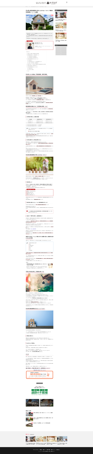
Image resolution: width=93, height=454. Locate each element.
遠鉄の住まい (58, 449)
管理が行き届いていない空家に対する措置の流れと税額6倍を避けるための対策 (36, 64)
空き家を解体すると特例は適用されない (33, 57)
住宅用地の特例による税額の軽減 (32, 56)
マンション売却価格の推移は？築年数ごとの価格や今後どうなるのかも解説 (61, 20)
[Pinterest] (42, 383)
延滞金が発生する (30, 68)
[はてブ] (39, 383)
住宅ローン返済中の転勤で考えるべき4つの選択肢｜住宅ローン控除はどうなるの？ (43, 418)
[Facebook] (37, 383)
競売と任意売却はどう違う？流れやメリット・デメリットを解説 (43, 412)
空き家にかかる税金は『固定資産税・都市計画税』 (33, 53)
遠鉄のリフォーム (53, 449)
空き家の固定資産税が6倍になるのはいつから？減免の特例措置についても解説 (38, 6)
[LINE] (40, 383)
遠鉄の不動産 (48, 449)
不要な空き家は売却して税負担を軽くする (32, 65)
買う (61, 54)
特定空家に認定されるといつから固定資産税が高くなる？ (35, 61)
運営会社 (41, 449)
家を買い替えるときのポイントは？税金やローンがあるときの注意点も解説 (61, 30)
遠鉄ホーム (44, 449)
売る (29, 6)
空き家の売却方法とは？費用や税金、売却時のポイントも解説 (61, 41)
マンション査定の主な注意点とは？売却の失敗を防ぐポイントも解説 (62, 443)
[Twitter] (38, 383)
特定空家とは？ (30, 60)
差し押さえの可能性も (31, 69)
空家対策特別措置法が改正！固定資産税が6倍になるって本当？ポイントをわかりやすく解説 (37, 264)
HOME (27, 6)
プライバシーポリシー (36, 449)
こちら (47, 368)
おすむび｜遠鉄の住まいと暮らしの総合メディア (48, 451)
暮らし (61, 47)
